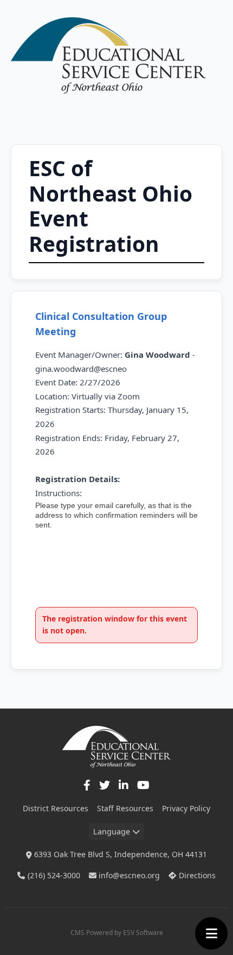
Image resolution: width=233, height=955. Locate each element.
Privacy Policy (186, 808)
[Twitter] (104, 785)
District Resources (55, 808)
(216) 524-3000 (54, 875)
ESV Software (143, 932)
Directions (197, 875)
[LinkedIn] (123, 785)
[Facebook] (86, 785)
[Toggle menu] (211, 933)
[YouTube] (143, 785)
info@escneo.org (129, 875)
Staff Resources (125, 808)
